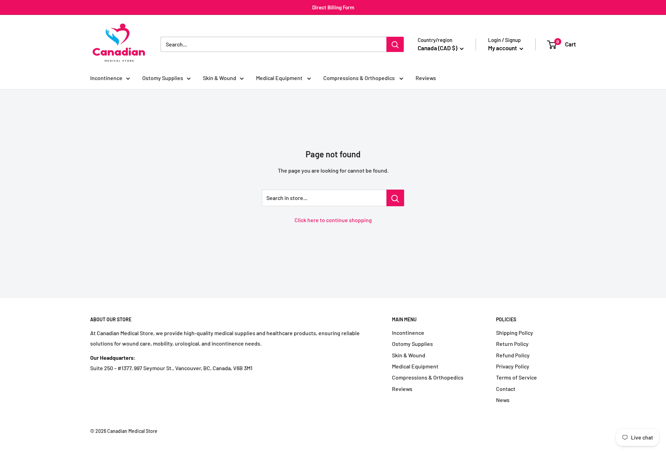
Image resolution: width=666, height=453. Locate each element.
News (503, 400)
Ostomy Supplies (162, 78)
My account (503, 47)
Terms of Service (516, 377)
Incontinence (106, 78)
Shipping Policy (514, 332)
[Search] (395, 44)
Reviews (426, 78)
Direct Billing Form (333, 7)
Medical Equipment (280, 78)
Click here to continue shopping (333, 220)
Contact (505, 388)
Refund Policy (513, 355)
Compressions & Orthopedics (359, 78)
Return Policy (512, 343)
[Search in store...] (395, 198)
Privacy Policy (512, 366)
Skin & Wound (219, 78)
